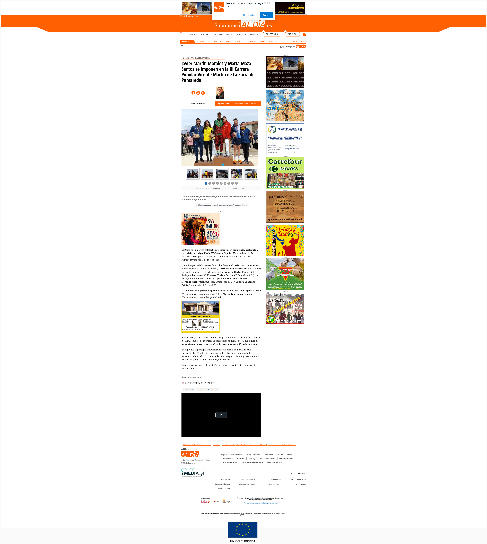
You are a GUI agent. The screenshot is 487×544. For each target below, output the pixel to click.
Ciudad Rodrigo (239, 41)
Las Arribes (272, 41)
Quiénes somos (227, 458)
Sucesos (217, 34)
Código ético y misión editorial (231, 455)
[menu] (304, 35)
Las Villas (284, 41)
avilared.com (225, 479)
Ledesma (294, 41)
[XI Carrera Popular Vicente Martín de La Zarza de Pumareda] (219, 138)
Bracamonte (225, 41)
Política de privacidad (267, 458)
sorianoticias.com (274, 484)
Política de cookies (286, 458)
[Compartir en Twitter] (198, 93)
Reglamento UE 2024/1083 (276, 462)
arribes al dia (189, 390)
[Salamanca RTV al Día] (243, 23)
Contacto (288, 455)
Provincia (187, 41)
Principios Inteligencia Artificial (252, 462)
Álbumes (292, 34)
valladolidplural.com (298, 479)
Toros (229, 34)
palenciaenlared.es (248, 479)
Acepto (266, 15)
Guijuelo (251, 41)
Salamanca (191, 34)
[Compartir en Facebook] (193, 93)
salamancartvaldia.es (247, 484)
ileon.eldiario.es (224, 488)
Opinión (254, 34)
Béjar (215, 41)
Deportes (241, 34)
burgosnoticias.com (222, 484)
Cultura (205, 34)
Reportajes (272, 34)
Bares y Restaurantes (253, 455)
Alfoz (303, 41)
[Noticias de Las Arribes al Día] (290, 46)
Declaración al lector (229, 462)
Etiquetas (280, 455)
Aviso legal (252, 458)
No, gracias (249, 15)
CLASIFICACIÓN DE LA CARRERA (200, 383)
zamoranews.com (299, 484)
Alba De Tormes (203, 41)
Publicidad (241, 458)
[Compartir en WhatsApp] (203, 93)
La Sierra (261, 41)
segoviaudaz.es (275, 479)
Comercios (269, 455)
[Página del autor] (220, 93)
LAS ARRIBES (198, 103)
